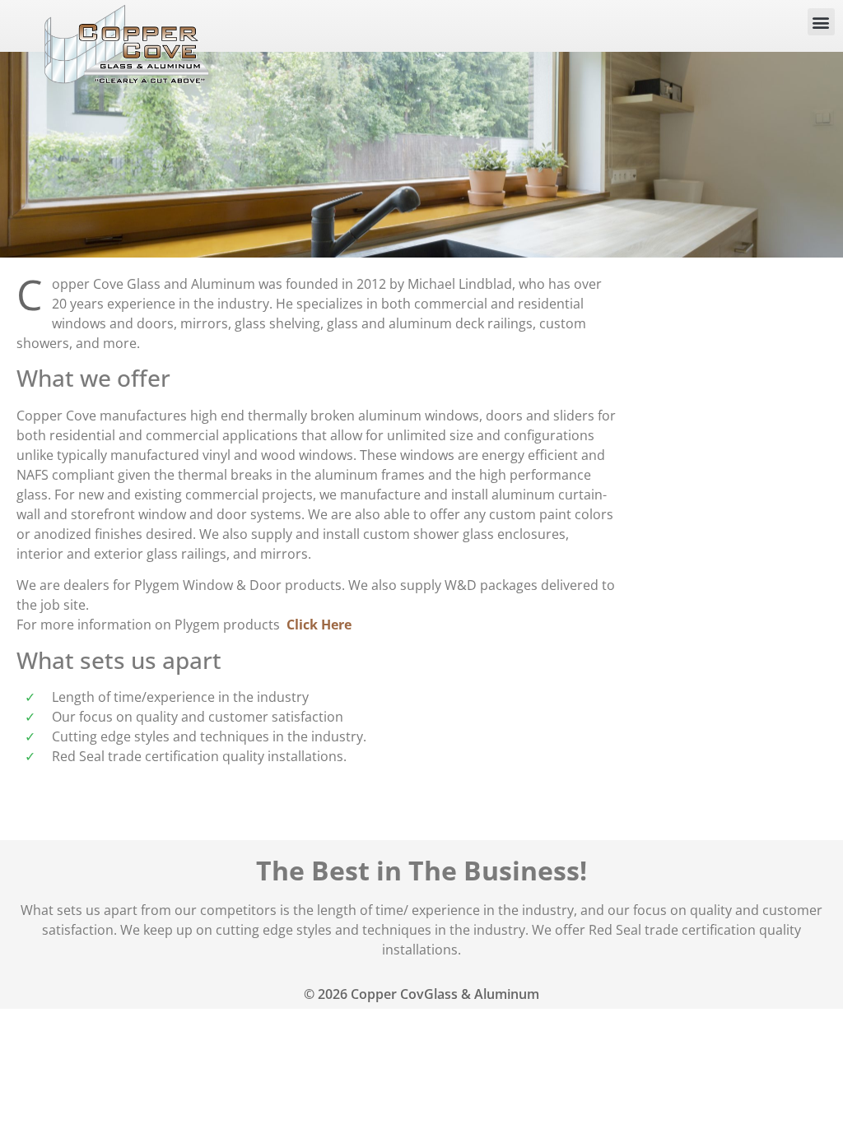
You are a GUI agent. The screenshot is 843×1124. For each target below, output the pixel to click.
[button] (821, 21)
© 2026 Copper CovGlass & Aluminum (421, 994)
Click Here (319, 624)
